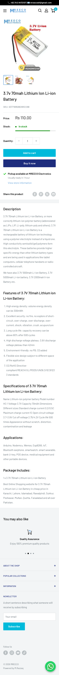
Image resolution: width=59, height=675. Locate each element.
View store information (20, 182)
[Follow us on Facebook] (5, 652)
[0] (53, 11)
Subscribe (14, 626)
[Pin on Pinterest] (41, 194)
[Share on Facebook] (34, 194)
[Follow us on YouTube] (18, 652)
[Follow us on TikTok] (24, 652)
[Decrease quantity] (18, 140)
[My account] (46, 10)
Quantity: (8, 140)
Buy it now (30, 163)
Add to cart (29, 152)
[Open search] (40, 10)
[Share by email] (53, 194)
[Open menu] (5, 10)
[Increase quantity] (36, 140)
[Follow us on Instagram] (12, 652)
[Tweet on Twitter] (47, 194)
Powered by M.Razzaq (13, 668)
